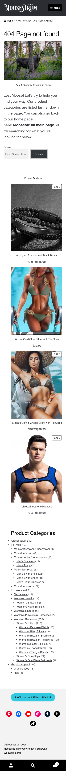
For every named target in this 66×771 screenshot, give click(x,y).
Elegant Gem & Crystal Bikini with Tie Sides (37, 423)
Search (8, 147)
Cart (51, 762)
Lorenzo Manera (32, 84)
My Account (11, 765)
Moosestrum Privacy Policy (19, 748)
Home (10, 20)
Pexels (48, 84)
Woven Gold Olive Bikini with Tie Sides (37, 339)
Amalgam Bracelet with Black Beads (37, 255)
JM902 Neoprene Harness (37, 506)
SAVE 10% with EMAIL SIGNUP (33, 697)
